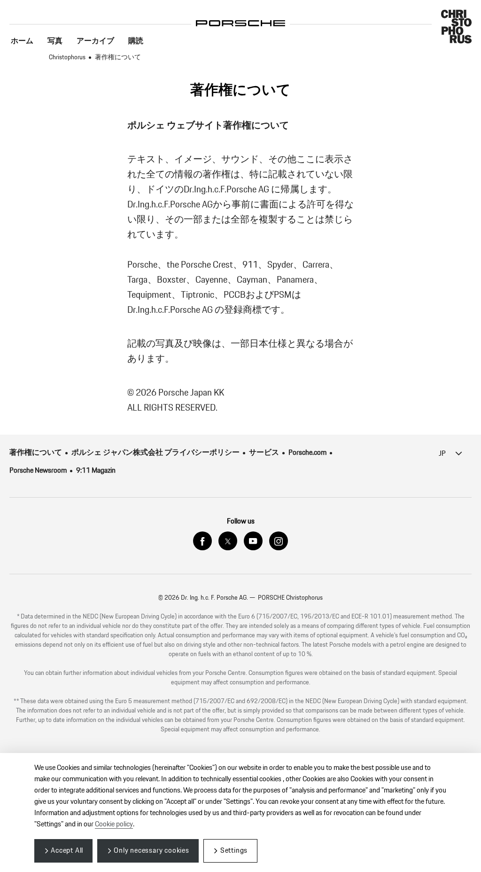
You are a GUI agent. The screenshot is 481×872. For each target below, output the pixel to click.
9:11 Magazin (96, 470)
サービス (264, 452)
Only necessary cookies (151, 850)
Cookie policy (114, 824)
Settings (234, 850)
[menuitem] (22, 41)
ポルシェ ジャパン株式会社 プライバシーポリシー (155, 452)
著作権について (35, 452)
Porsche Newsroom (38, 470)
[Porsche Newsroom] (240, 16)
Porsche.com (307, 452)
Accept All (67, 850)
